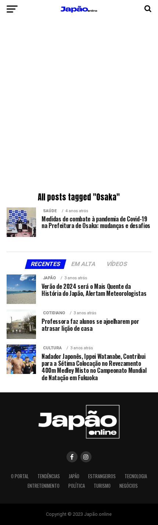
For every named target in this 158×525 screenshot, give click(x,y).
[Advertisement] (79, 107)
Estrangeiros (102, 476)
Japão (74, 476)
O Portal (20, 476)
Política (76, 485)
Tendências (48, 476)
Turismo (102, 485)
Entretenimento (44, 485)
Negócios (128, 485)
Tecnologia (136, 476)
